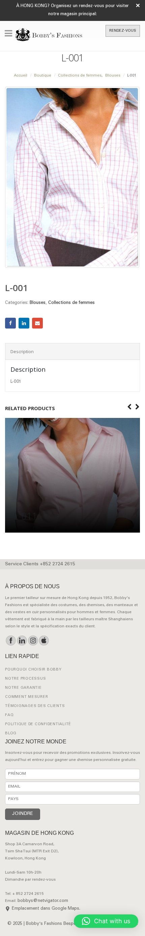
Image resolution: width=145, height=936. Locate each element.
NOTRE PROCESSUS (25, 679)
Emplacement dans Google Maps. (46, 909)
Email (37, 323)
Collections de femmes (71, 303)
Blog (11, 733)
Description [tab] (22, 351)
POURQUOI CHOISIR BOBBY (33, 670)
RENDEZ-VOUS (122, 31)
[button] (106, 921)
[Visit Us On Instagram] (32, 640)
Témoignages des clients (35, 706)
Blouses (38, 303)
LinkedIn (24, 323)
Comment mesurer (26, 697)
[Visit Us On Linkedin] (21, 640)
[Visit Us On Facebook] (10, 640)
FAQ (9, 715)
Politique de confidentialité (38, 724)
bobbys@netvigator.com (43, 901)
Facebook (10, 323)
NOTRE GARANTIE (23, 688)
